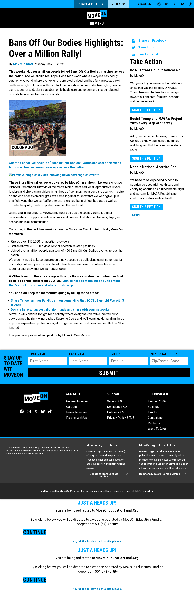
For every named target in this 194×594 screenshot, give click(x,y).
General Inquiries (77, 401)
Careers (71, 407)
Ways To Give (157, 428)
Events (152, 412)
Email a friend (148, 54)
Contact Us (142, 4)
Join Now (118, 4)
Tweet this (146, 47)
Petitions (154, 423)
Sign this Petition (146, 110)
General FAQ (115, 401)
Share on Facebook (152, 40)
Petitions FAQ (116, 412)
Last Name (77, 354)
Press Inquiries (76, 412)
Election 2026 (157, 401)
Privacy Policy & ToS (121, 418)
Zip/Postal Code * (163, 354)
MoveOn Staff (23, 64)
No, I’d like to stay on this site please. (97, 541)
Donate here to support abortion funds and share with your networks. (60, 309)
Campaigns (155, 418)
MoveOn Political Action (74, 491)
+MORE (135, 215)
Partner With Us (76, 418)
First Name (37, 354)
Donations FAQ (117, 407)
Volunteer (154, 407)
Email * (115, 354)
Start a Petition (91, 4)
